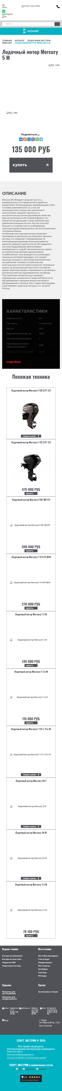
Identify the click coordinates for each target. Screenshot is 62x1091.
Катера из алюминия (12, 956)
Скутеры (42, 972)
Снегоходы (43, 959)
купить (20, 164)
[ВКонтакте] (21, 139)
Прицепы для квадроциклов (9, 998)
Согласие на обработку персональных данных (26, 1058)
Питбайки (43, 969)
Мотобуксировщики (48, 956)
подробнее (13, 361)
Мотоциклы (44, 966)
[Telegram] (41, 139)
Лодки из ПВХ (9, 962)
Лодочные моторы (39, 40)
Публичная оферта (15, 1051)
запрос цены (29, 436)
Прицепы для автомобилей (9, 993)
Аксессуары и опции (48, 992)
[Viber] (33, 139)
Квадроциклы (45, 962)
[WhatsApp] (37, 139)
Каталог (20, 40)
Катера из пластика (11, 959)
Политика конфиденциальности (20, 1055)
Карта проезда (45, 1025)
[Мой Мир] (29, 139)
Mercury (7, 43)
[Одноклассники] (25, 139)
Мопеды (42, 976)
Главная (7, 40)
